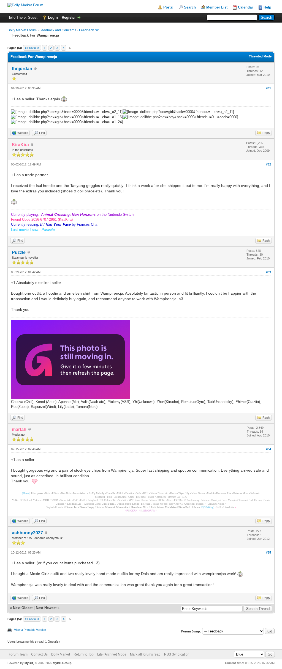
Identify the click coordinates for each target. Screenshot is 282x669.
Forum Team (18, 654)
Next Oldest (22, 608)
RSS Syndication (176, 654)
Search (190, 7)
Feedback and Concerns (57, 30)
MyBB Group (62, 663)
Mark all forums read (145, 654)
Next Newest (46, 608)
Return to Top (84, 654)
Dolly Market (60, 654)
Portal (168, 7)
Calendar (245, 7)
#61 (268, 88)
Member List (216, 7)
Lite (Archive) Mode (111, 654)
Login (53, 17)
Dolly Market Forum (22, 30)
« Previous (32, 47)
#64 (268, 449)
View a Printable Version (30, 629)
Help (267, 7)
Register (69, 17)
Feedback (86, 30)
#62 (268, 164)
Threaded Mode (260, 56)
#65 (268, 552)
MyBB (29, 663)
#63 (268, 272)
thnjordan (22, 68)
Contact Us (39, 654)
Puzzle (19, 252)
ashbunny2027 (27, 532)
